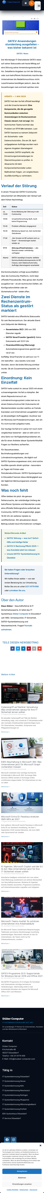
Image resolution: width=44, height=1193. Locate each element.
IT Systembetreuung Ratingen (15, 1095)
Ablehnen (22, 1178)
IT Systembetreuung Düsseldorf (15, 1076)
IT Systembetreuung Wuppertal (15, 1100)
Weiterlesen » (5, 732)
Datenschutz (24, 1190)
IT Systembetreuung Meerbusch (16, 1090)
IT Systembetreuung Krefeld (14, 1109)
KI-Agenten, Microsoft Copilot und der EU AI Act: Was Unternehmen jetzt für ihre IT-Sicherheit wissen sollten (22, 869)
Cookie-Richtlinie (12, 1190)
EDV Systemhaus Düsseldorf (14, 1114)
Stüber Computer (20, 614)
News (25, 53)
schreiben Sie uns (17, 590)
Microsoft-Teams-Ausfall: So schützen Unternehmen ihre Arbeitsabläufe (20, 922)
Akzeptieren (22, 1171)
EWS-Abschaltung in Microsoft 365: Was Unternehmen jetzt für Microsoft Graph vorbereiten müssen (21, 764)
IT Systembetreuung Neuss (13, 1081)
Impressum (33, 1190)
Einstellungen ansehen (22, 1184)
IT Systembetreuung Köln (13, 1086)
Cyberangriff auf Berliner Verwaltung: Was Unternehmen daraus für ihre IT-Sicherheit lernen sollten (19, 709)
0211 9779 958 (32, 586)
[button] (40, 1145)
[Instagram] (13, 1140)
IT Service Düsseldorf (11, 1118)
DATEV (20, 53)
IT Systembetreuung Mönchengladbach (19, 1104)
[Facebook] (7, 1140)
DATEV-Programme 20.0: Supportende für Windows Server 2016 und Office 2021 (22, 974)
